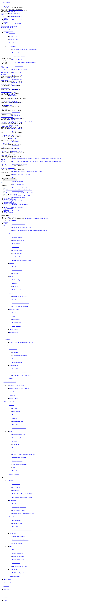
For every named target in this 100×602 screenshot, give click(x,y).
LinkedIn (6, 22)
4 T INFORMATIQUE (6, 92)
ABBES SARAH (5, 155)
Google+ (6, 19)
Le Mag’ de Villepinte (9, 201)
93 (4, 159)
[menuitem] (51, 160)
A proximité (6, 32)
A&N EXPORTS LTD (6, 113)
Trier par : (4, 67)
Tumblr (5, 20)
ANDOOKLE (4, 164)
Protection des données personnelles (41, 218)
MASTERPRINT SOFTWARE (8, 168)
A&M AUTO (4, 109)
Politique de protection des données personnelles (15, 204)
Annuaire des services (9, 202)
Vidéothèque (6, 210)
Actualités (6, 207)
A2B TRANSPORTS (6, 143)
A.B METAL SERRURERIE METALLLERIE (12, 122)
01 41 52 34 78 (11, 119)
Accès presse (7, 211)
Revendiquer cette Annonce (7, 27)
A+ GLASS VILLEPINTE (7, 117)
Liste (2, 72)
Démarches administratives (10, 199)
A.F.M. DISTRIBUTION (7, 126)
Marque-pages (4, 26)
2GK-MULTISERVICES (7, 84)
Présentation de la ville (11, 26)
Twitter (5, 18)
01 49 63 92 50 (11, 11)
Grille (4, 72)
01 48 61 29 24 (11, 77)
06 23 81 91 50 (11, 94)
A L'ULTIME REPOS (6, 105)
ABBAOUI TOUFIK (6, 151)
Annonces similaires (8, 31)
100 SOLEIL (4, 74)
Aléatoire (6, 69)
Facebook (6, 16)
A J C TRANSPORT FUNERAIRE (9, 101)
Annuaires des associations (10, 203)
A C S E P (3, 97)
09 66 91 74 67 (11, 128)
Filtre (2, 66)
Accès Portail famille (8, 208)
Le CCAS (8, 339)
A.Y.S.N (3, 139)
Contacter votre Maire (9, 198)
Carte (5, 29)
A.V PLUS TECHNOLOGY (7, 135)
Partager (2, 14)
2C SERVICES (4, 80)
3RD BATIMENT (5, 88)
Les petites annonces (8, 212)
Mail (5, 23)
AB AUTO (3, 147)
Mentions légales (28, 218)
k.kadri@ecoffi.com (5, 13)
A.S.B (2, 131)
